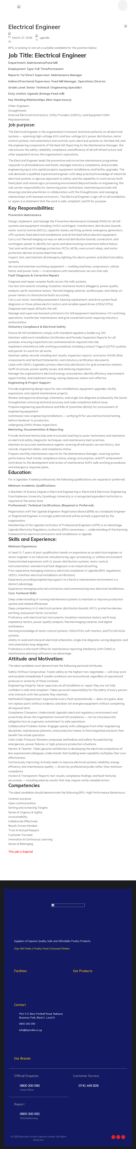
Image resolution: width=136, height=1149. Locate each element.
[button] (122, 5)
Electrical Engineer (34, 27)
